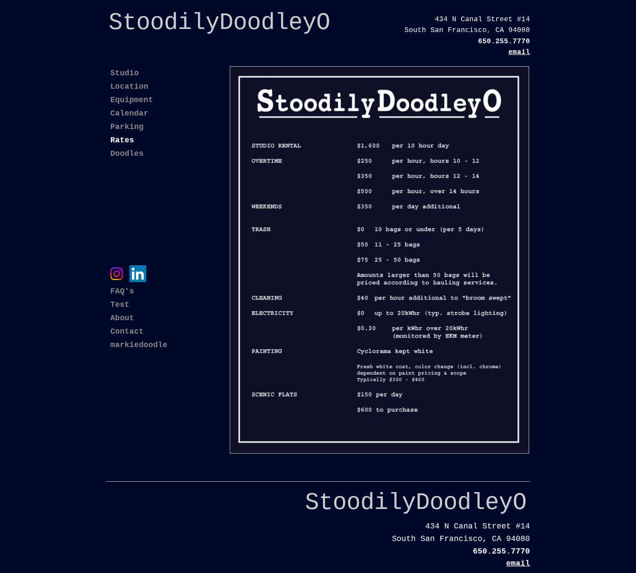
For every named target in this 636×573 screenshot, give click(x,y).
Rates (122, 140)
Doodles (127, 153)
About (122, 318)
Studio (124, 73)
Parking (127, 126)
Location (129, 86)
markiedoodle (138, 345)
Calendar (129, 113)
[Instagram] (116, 273)
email (519, 52)
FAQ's (122, 291)
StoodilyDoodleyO (416, 502)
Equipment (131, 100)
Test (119, 304)
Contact (127, 331)
